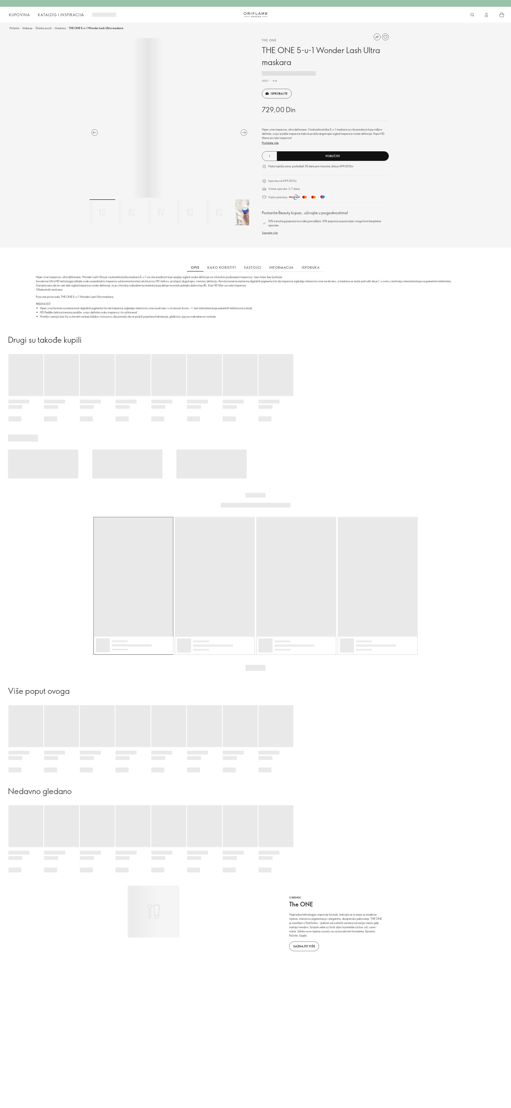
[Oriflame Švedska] (255, 14)
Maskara (60, 28)
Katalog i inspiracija (61, 14)
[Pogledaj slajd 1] (102, 212)
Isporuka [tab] (311, 267)
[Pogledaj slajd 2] (132, 212)
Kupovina (19, 14)
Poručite (333, 156)
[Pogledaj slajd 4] (190, 212)
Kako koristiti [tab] (221, 267)
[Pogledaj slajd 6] (248, 212)
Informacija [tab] (281, 267)
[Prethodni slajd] (94, 132)
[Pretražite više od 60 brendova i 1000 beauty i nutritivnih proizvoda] (472, 15)
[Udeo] (377, 37)
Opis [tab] (195, 267)
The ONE (269, 40)
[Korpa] (502, 15)
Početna (14, 28)
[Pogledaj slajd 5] (219, 212)
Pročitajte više (270, 143)
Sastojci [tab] (252, 267)
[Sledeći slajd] (244, 132)
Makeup (27, 28)
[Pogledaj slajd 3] (161, 212)
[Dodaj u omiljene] (385, 37)
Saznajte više (270, 233)
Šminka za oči (44, 28)
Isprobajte (279, 93)
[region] (169, 118)
